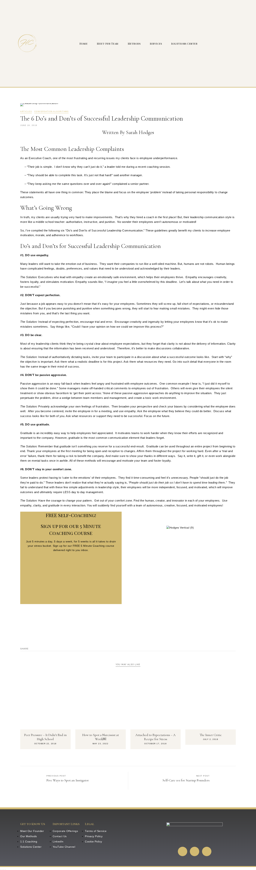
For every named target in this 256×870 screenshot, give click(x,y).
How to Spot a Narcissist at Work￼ (100, 737)
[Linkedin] (182, 851)
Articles (26, 111)
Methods (134, 43)
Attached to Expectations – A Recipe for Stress (155, 737)
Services (156, 43)
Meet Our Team (107, 43)
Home (83, 43)
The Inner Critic (211, 735)
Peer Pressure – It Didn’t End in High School (45, 737)
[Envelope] (206, 851)
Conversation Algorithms (51, 111)
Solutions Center (184, 43)
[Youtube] (194, 851)
